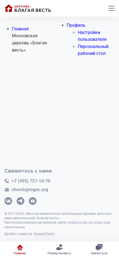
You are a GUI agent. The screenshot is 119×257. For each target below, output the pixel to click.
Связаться (99, 253)
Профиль (76, 25)
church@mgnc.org (30, 189)
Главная (20, 253)
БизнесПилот (44, 234)
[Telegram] (20, 201)
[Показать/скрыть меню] (111, 8)
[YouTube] (33, 201)
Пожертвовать (59, 253)
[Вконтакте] (8, 201)
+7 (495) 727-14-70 (31, 181)
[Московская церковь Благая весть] (27, 8)
